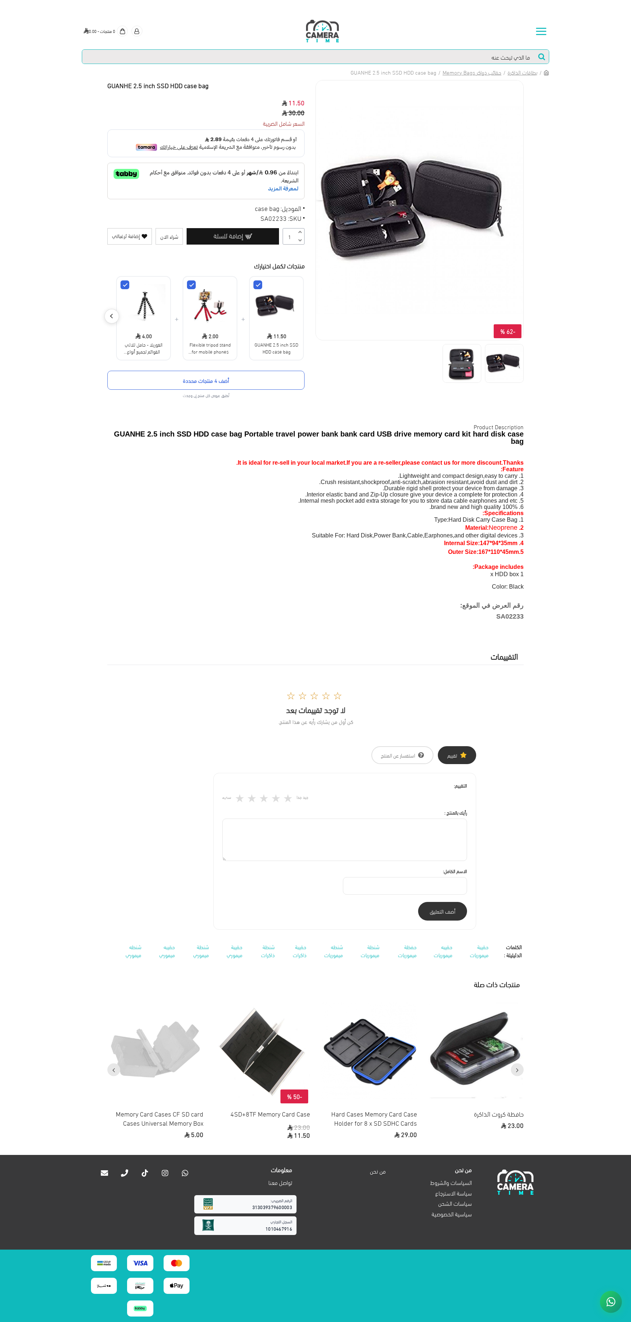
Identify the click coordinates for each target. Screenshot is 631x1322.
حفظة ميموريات (407, 951)
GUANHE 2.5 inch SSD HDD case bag (276, 347)
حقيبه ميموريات (443, 951)
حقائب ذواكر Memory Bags (472, 72)
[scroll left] (111, 316)
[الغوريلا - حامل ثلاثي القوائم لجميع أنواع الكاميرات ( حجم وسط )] (125, 284)
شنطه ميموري (133, 951)
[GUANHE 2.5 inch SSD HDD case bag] (257, 284)
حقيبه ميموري (167, 951)
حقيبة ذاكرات (299, 951)
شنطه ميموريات (333, 951)
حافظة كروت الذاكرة (499, 1113)
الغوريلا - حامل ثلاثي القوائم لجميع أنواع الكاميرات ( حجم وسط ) (143, 347)
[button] (517, 1070)
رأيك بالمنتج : (455, 812)
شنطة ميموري (201, 951)
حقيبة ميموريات (479, 951)
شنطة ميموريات (370, 951)
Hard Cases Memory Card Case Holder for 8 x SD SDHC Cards (374, 1118)
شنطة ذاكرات (268, 951)
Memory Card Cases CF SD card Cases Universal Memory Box (159, 1118)
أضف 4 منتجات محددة (206, 380)
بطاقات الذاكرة (523, 72)
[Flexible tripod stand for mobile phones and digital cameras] (191, 284)
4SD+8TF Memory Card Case (270, 1113)
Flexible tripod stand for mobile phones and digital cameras (210, 347)
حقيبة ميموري (234, 951)
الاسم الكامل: (455, 871)
